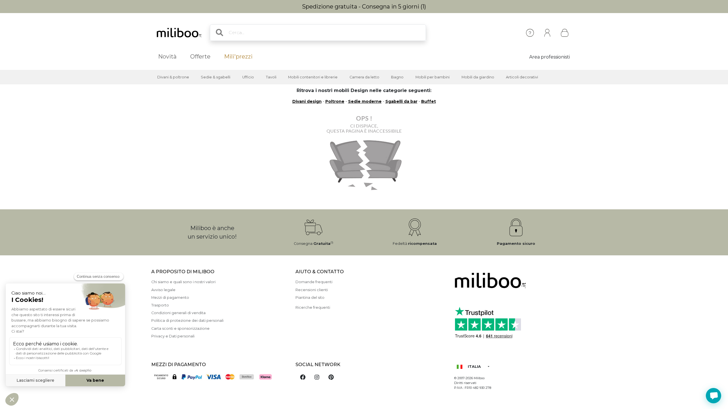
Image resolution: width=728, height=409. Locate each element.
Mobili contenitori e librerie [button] (313, 77)
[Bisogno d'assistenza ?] (713, 395)
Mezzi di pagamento (170, 297)
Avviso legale (163, 290)
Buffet (428, 101)
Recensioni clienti (311, 290)
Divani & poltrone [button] (173, 77)
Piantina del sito (309, 297)
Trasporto (160, 305)
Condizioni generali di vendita (178, 313)
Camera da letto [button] (364, 77)
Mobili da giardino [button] (478, 77)
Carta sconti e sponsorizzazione (180, 328)
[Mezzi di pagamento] (220, 377)
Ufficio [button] (248, 77)
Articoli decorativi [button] (522, 77)
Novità (167, 56)
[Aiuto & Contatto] (530, 32)
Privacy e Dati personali (173, 336)
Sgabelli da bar (401, 101)
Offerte (200, 56)
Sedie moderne (365, 101)
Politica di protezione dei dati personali (187, 320)
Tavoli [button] (271, 77)
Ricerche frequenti (312, 307)
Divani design (307, 101)
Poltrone (334, 101)
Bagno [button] (397, 77)
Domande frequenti (313, 282)
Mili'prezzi (238, 56)
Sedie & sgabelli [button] (215, 77)
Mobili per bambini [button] (432, 77)
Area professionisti (549, 57)
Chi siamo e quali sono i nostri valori (183, 282)
